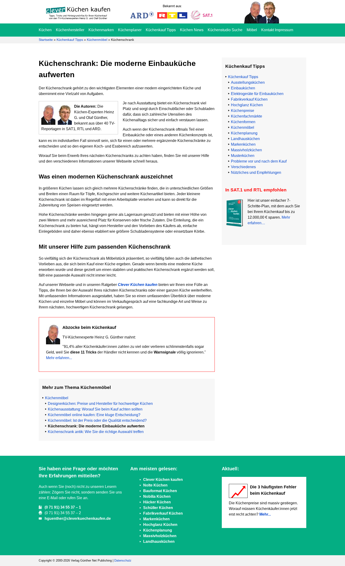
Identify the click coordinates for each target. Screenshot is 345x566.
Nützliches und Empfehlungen (256, 173)
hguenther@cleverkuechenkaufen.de (78, 518)
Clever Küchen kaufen (137, 285)
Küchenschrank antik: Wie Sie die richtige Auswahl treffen (96, 432)
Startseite (46, 40)
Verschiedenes (243, 167)
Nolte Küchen (155, 485)
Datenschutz (122, 560)
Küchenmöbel (97, 40)
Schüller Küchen (158, 508)
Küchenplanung (244, 133)
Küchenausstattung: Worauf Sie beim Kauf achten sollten (95, 409)
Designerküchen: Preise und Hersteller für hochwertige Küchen (100, 404)
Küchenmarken (101, 30)
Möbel (252, 30)
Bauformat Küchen (160, 491)
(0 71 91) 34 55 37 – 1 (63, 507)
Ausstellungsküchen (248, 82)
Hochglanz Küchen (247, 105)
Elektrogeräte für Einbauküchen (257, 94)
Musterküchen (242, 156)
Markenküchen (243, 144)
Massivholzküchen (246, 150)
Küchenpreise (242, 111)
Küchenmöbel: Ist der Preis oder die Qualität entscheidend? (97, 420)
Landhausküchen (245, 139)
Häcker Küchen (157, 502)
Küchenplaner (130, 30)
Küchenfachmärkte (246, 116)
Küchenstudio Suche (225, 30)
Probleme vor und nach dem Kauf (259, 161)
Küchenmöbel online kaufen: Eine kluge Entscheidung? (94, 415)
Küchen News (191, 30)
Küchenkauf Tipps (161, 30)
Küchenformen (243, 122)
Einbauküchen (243, 88)
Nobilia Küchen (157, 496)
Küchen (45, 30)
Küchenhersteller (70, 30)
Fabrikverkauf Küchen (249, 99)
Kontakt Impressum (277, 30)
